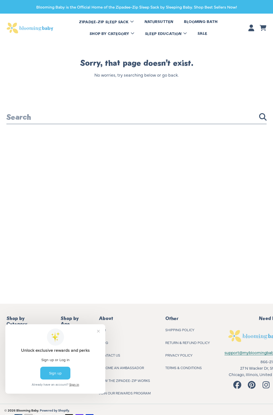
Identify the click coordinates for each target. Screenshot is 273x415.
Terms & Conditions (183, 367)
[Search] (262, 117)
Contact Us (109, 355)
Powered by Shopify (54, 410)
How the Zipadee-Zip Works (124, 380)
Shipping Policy (179, 329)
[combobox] (136, 117)
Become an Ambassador (121, 367)
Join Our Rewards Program (125, 392)
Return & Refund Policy (187, 342)
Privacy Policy (178, 355)
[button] (263, 28)
